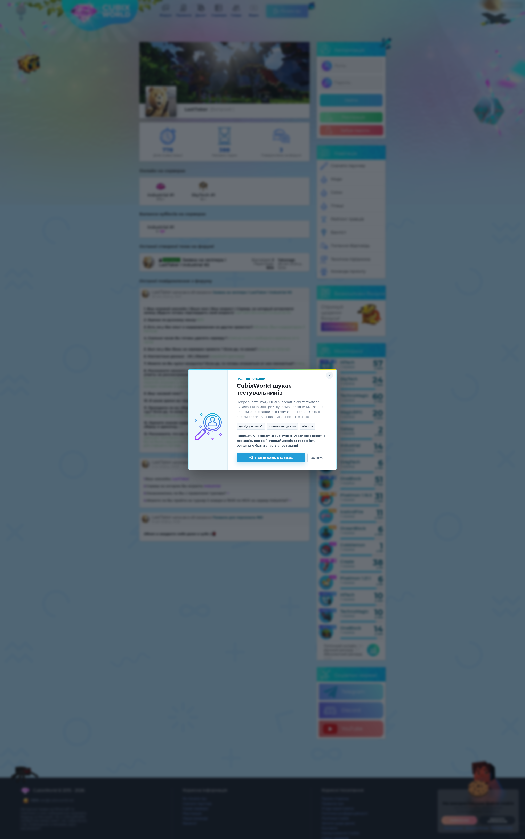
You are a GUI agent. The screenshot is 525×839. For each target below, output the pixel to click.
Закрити (317, 457)
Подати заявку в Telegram (274, 457)
